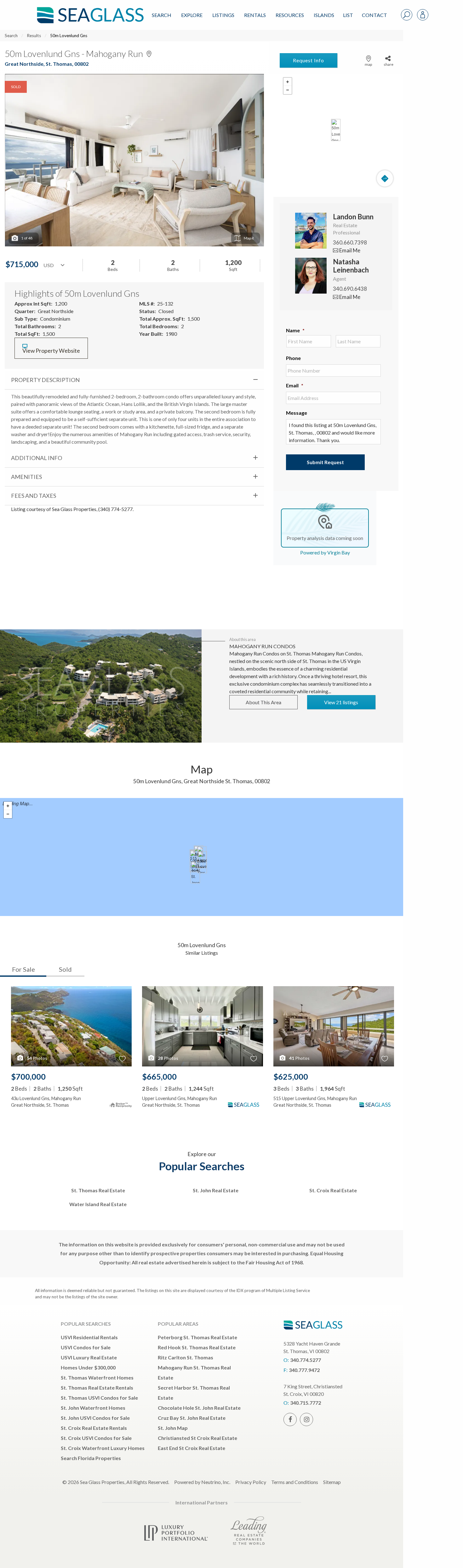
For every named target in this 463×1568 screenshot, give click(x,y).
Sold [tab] (65, 969)
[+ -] (336, 130)
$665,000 (159, 1076)
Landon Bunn (353, 216)
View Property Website (51, 350)
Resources (290, 15)
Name (295, 330)
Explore (192, 15)
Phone (293, 358)
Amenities (26, 476)
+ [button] (287, 82)
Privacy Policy (250, 1482)
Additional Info (36, 457)
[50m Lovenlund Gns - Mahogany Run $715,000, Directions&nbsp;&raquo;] (335, 130)
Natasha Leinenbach (351, 265)
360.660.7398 (350, 242)
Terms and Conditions (294, 1482)
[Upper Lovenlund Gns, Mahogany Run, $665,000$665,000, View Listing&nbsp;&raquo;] (202, 862)
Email (294, 385)
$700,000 (28, 1076)
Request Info (308, 60)
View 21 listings (341, 702)
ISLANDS (324, 15)
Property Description (45, 379)
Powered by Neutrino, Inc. (202, 1482)
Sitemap (332, 1482)
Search (161, 15)
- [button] (287, 90)
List (348, 15)
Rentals (255, 15)
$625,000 (290, 1076)
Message (296, 413)
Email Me (349, 250)
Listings (223, 15)
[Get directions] (385, 178)
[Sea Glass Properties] (89, 10)
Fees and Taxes (33, 495)
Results (34, 35)
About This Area (263, 702)
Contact (374, 15)
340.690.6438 (350, 288)
